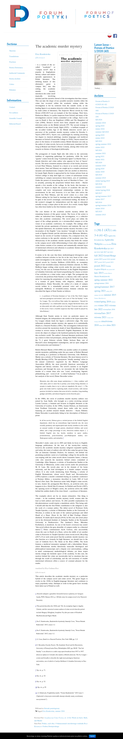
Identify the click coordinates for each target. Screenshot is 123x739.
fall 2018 (98, 184)
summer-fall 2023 (102, 132)
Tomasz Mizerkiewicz (100, 298)
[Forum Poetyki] (19, 16)
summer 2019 (100, 178)
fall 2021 (98, 150)
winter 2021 (100, 160)
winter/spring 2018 (102, 190)
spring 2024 (99, 126)
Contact (12, 107)
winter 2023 (100, 138)
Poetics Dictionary (16, 68)
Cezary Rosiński (107, 244)
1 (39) (97, 230)
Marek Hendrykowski (102, 276)
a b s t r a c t (40, 57)
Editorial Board (15, 124)
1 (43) (106, 229)
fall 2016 (98, 202)
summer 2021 (100, 153)
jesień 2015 (98, 259)
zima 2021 (111, 324)
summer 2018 (60, 711)
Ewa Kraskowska (42, 54)
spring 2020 (99, 169)
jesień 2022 (99, 265)
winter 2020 (100, 172)
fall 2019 (98, 175)
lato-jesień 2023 (111, 269)
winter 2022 (100, 147)
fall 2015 (98, 212)
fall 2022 (98, 141)
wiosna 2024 (97, 321)
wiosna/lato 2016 (109, 309)
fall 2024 (98, 120)
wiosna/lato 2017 (102, 313)
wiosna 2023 (110, 317)
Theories (12, 51)
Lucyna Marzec (108, 273)
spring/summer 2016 (103, 205)
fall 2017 (98, 193)
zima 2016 (102, 325)
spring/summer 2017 (103, 196)
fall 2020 (98, 163)
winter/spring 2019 (102, 181)
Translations (14, 56)
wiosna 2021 (100, 317)
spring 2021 (99, 156)
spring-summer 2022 (103, 144)
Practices (12, 62)
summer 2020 (100, 166)
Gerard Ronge (110, 255)
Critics (11, 84)
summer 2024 (100, 123)
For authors (13, 113)
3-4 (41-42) (101, 235)
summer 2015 (100, 215)
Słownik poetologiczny (52, 708)
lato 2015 (98, 272)
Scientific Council (15, 118)
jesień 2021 (110, 262)
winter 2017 (100, 199)
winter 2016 (100, 209)
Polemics (12, 90)
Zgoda (92, 736)
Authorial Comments (17, 73)
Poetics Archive (14, 79)
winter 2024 (100, 129)
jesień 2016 (106, 259)
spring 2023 (99, 135)
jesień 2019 (102, 262)
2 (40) (113, 230)
